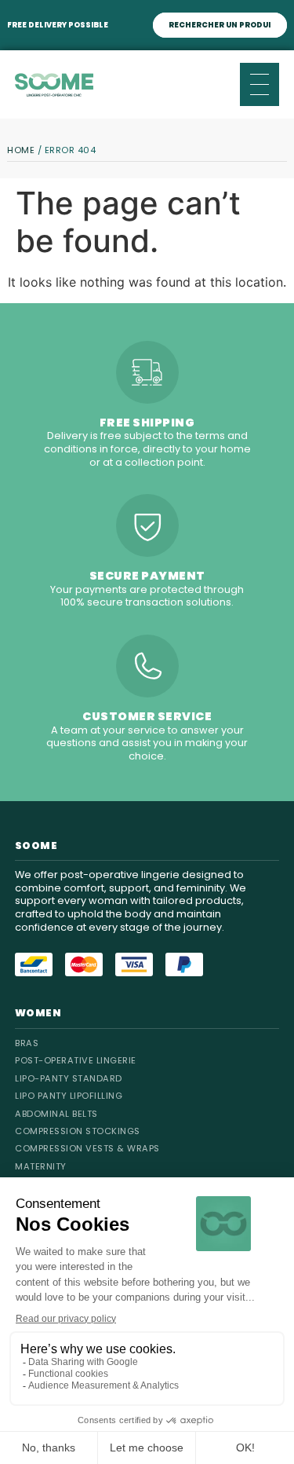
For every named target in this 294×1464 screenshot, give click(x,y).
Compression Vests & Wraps (87, 1148)
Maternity (41, 1166)
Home (20, 150)
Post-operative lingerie (75, 1060)
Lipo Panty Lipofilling (68, 1095)
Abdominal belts (56, 1113)
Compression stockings (77, 1131)
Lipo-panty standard (68, 1078)
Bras (26, 1043)
